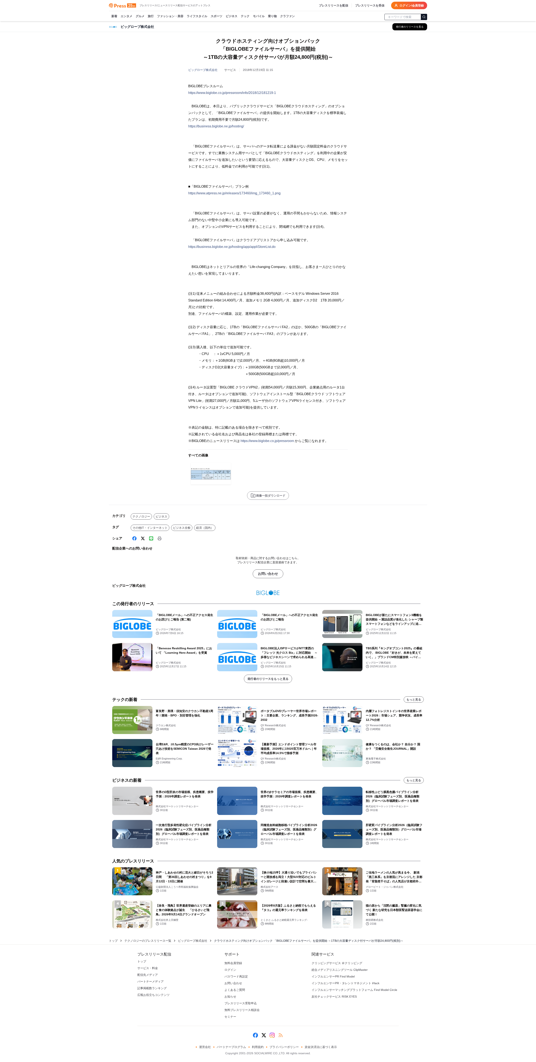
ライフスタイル (197, 16)
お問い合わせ (268, 573)
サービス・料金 (147, 968)
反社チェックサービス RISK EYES (334, 996)
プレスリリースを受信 (369, 5)
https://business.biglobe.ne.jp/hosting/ (216, 126)
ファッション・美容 (170, 16)
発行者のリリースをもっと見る (268, 678)
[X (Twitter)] (143, 538)
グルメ (140, 16)
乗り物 (272, 16)
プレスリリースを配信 (333, 5)
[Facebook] (134, 538)
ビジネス (231, 16)
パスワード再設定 (236, 976)
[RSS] (280, 1035)
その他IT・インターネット (150, 527)
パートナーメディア (150, 981)
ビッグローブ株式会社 (203, 70)
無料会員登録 (233, 963)
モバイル (259, 16)
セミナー (230, 1016)
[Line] (151, 538)
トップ (113, 940)
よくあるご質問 (234, 990)
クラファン (287, 16)
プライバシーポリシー (284, 1047)
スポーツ (216, 16)
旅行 (151, 16)
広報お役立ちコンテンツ (153, 995)
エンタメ (126, 16)
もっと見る (413, 699)
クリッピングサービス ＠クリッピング (337, 963)
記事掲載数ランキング (152, 988)
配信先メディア (147, 974)
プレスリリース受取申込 (240, 1003)
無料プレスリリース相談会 (242, 1010)
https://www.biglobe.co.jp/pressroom (267, 441)
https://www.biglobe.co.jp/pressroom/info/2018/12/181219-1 (232, 93)
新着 (114, 16)
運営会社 (205, 1047)
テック (245, 16)
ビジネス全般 (182, 527)
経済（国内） (205, 527)
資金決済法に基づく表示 (321, 1047)
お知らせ (230, 996)
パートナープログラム (231, 1047)
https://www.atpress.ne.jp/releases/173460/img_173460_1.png (234, 193)
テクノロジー (141, 516)
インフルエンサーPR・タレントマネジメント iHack (345, 983)
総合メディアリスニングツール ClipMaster (340, 969)
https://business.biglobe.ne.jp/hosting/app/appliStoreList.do (232, 247)
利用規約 (258, 1047)
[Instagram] (272, 1035)
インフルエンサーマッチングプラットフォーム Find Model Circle (354, 990)
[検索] (424, 17)
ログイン (230, 969)
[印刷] (159, 538)
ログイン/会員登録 (411, 5)
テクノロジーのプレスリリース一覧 (147, 940)
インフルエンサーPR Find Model (333, 976)
